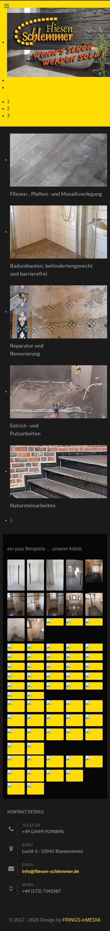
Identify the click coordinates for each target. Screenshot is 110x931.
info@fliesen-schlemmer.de (50, 871)
